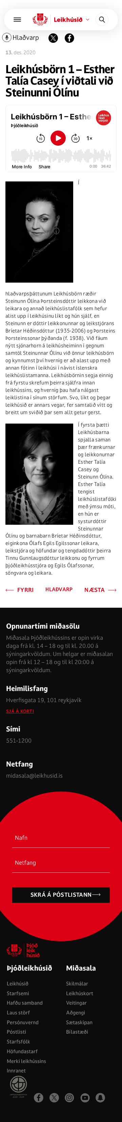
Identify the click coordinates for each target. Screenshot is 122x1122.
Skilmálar (77, 983)
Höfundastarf (22, 1051)
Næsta (94, 590)
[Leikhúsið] (40, 19)
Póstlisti (16, 1032)
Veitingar (76, 1003)
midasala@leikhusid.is (34, 775)
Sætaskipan (79, 1022)
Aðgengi (75, 1012)
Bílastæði (77, 1032)
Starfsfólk (18, 1041)
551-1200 (19, 740)
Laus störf (18, 1012)
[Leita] (102, 19)
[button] (69, 38)
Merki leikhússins (26, 1061)
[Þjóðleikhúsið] (17, 19)
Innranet (16, 1070)
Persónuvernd (23, 1022)
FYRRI (25, 590)
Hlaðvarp (59, 590)
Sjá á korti (20, 711)
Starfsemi (18, 993)
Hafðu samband (25, 1003)
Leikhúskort (79, 993)
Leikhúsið (17, 983)
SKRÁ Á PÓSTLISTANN (61, 894)
